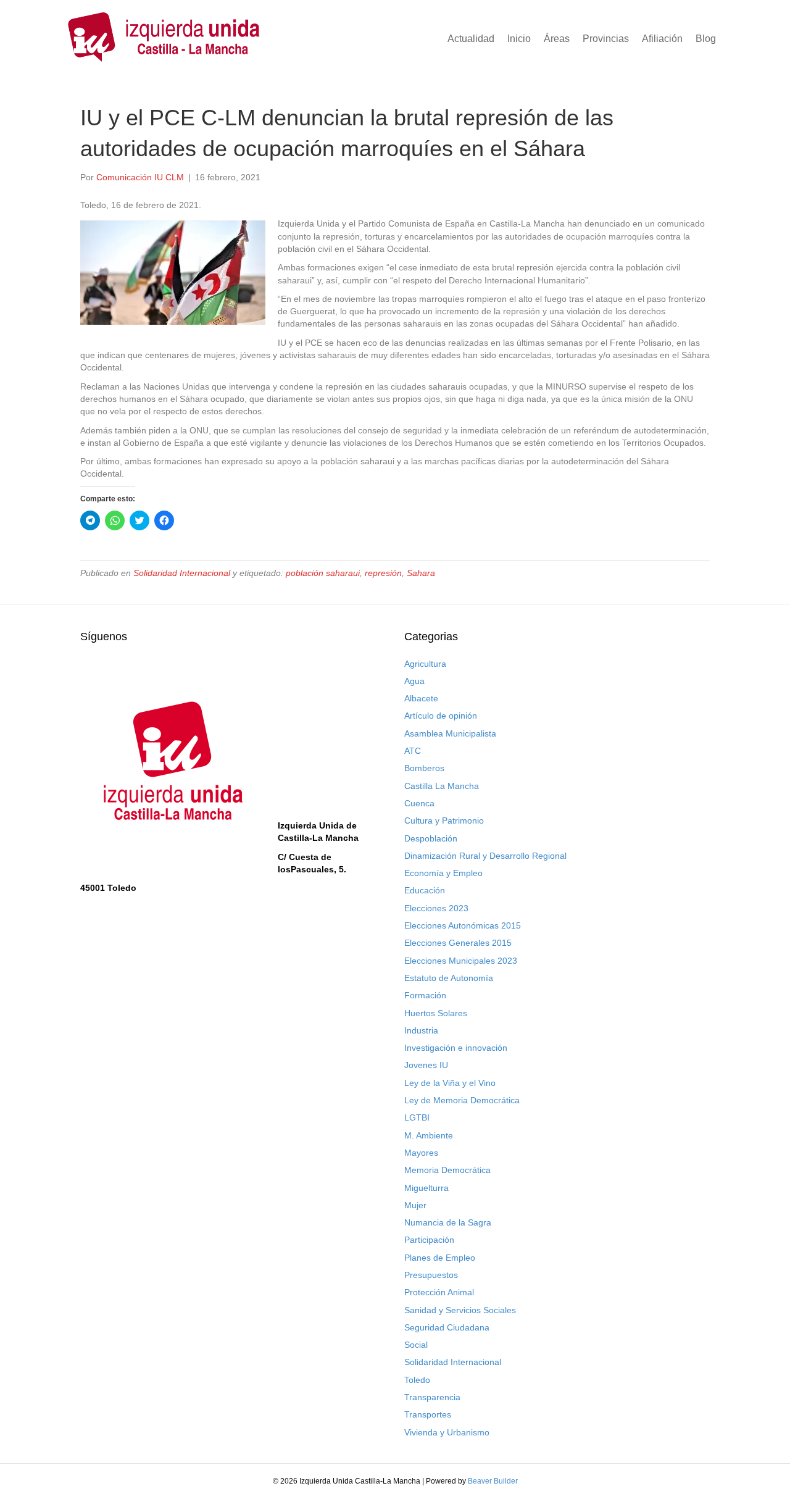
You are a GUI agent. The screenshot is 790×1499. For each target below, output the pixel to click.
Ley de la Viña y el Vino (450, 1083)
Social (416, 1345)
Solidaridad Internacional (181, 573)
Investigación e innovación (455, 1048)
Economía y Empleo (443, 873)
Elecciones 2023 (436, 908)
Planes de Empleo (439, 1258)
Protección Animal (439, 1292)
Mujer (415, 1205)
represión (383, 573)
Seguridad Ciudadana (446, 1327)
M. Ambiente (428, 1135)
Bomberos (424, 768)
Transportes (427, 1414)
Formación (425, 995)
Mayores (421, 1153)
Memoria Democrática (447, 1170)
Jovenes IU (426, 1065)
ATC (412, 751)
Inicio (519, 38)
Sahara (421, 573)
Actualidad (470, 38)
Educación (424, 890)
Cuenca (419, 803)
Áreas (557, 38)
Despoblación (430, 838)
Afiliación (662, 38)
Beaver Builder (493, 1481)
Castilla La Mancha (441, 786)
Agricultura (425, 664)
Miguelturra (426, 1188)
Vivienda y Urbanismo (446, 1432)
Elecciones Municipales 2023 (460, 961)
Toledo (417, 1380)
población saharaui (323, 573)
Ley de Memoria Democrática (462, 1100)
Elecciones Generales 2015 (458, 943)
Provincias (606, 38)
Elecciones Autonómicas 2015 (462, 925)
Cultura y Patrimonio (444, 820)
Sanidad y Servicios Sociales (460, 1310)
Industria (421, 1030)
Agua (414, 681)
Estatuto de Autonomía (448, 978)
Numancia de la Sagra (447, 1222)
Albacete (421, 698)
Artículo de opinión (440, 715)
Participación (429, 1240)
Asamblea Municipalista (450, 733)
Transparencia (432, 1397)
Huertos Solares (435, 1013)
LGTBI (417, 1117)
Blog (706, 38)
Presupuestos (431, 1275)
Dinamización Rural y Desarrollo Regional (485, 856)
